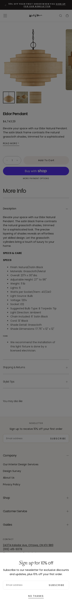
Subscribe (56, 585)
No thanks (36, 596)
